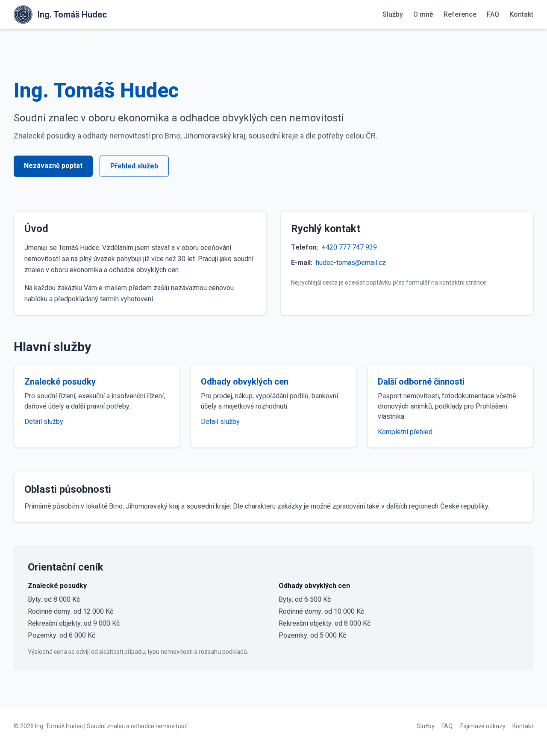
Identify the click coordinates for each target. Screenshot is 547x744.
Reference (460, 14)
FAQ (493, 14)
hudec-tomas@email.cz (351, 263)
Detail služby (43, 422)
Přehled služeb (134, 166)
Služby (392, 14)
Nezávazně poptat (53, 166)
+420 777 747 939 (349, 247)
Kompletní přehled (405, 432)
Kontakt (521, 14)
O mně (423, 14)
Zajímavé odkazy (482, 726)
